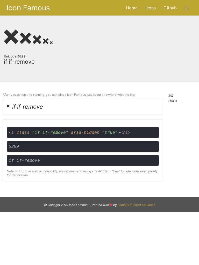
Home (132, 7)
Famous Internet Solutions (136, 205)
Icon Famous (28, 7)
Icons (150, 7)
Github (170, 7)
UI (186, 7)
